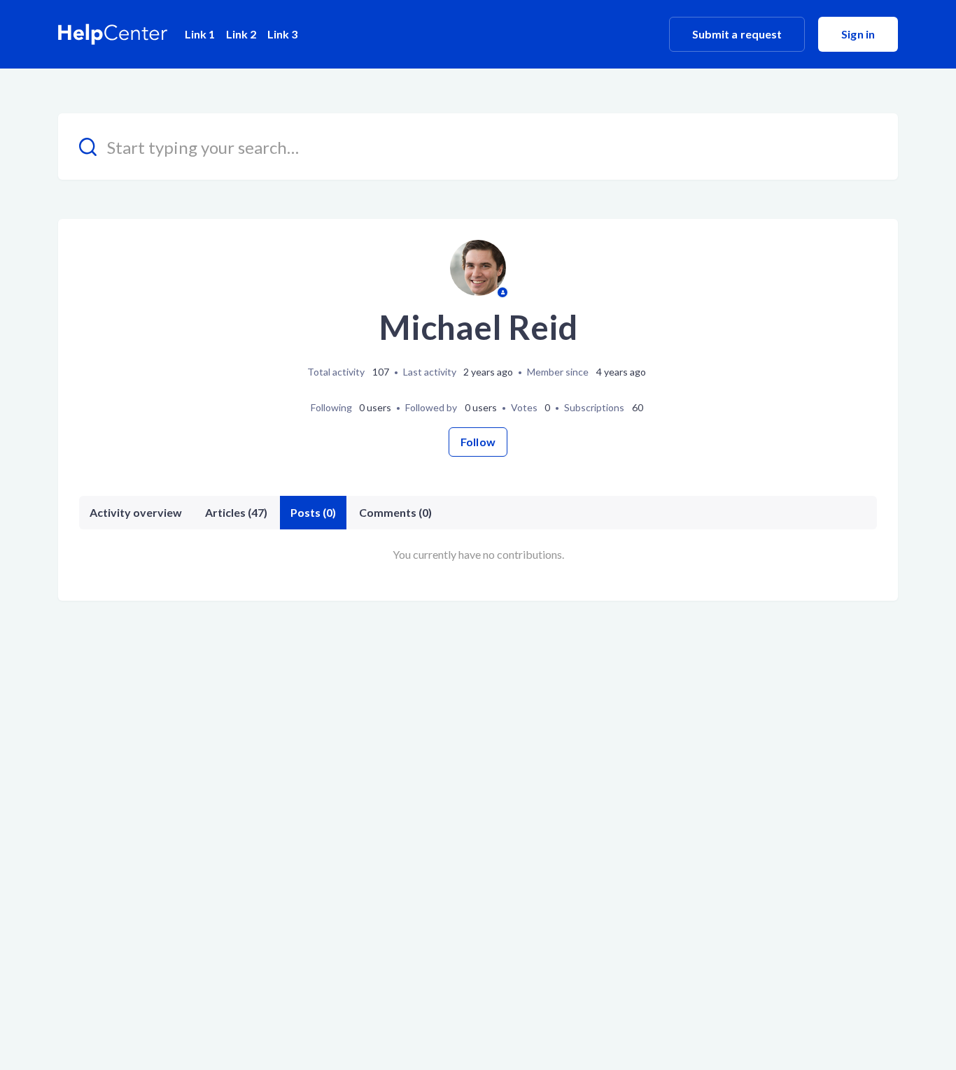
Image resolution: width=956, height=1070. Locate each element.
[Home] (113, 34)
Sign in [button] (858, 34)
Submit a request (737, 34)
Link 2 (241, 34)
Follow (478, 441)
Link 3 (282, 34)
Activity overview (136, 512)
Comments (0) (395, 512)
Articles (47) (236, 512)
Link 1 (200, 34)
